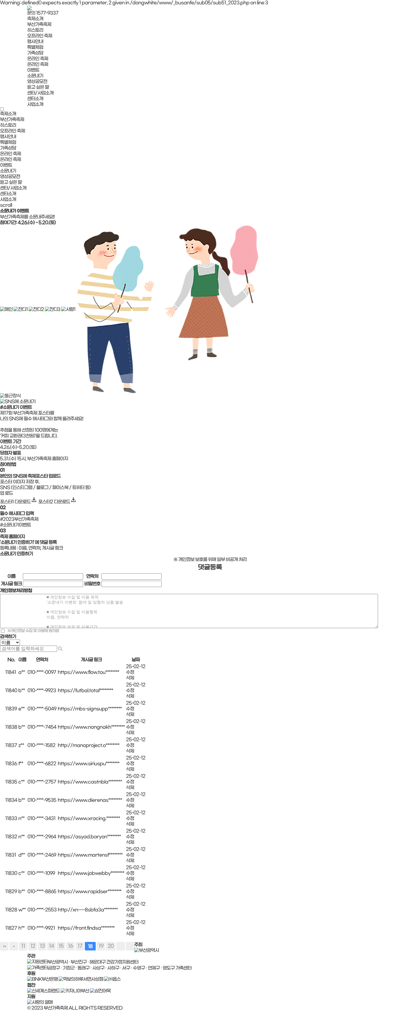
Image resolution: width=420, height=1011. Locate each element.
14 (51, 946)
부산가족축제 (39, 24)
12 (32, 946)
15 (61, 946)
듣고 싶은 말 (38, 87)
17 (79, 946)
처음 (4, 946)
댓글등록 (210, 567)
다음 (120, 946)
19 (101, 946)
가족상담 (35, 53)
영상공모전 (37, 81)
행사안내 (35, 41)
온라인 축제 (37, 58)
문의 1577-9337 (42, 13)
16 (70, 946)
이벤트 (33, 70)
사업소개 (35, 104)
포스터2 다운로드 (57, 502)
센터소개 (35, 98)
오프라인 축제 (39, 36)
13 (42, 946)
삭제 (130, 678)
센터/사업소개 (40, 93)
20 (111, 946)
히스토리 (35, 30)
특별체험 (35, 47)
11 (23, 946)
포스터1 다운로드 (18, 502)
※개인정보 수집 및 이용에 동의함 (33, 630)
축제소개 (35, 18)
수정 (130, 672)
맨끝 (130, 946)
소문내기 (35, 76)
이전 (13, 946)
